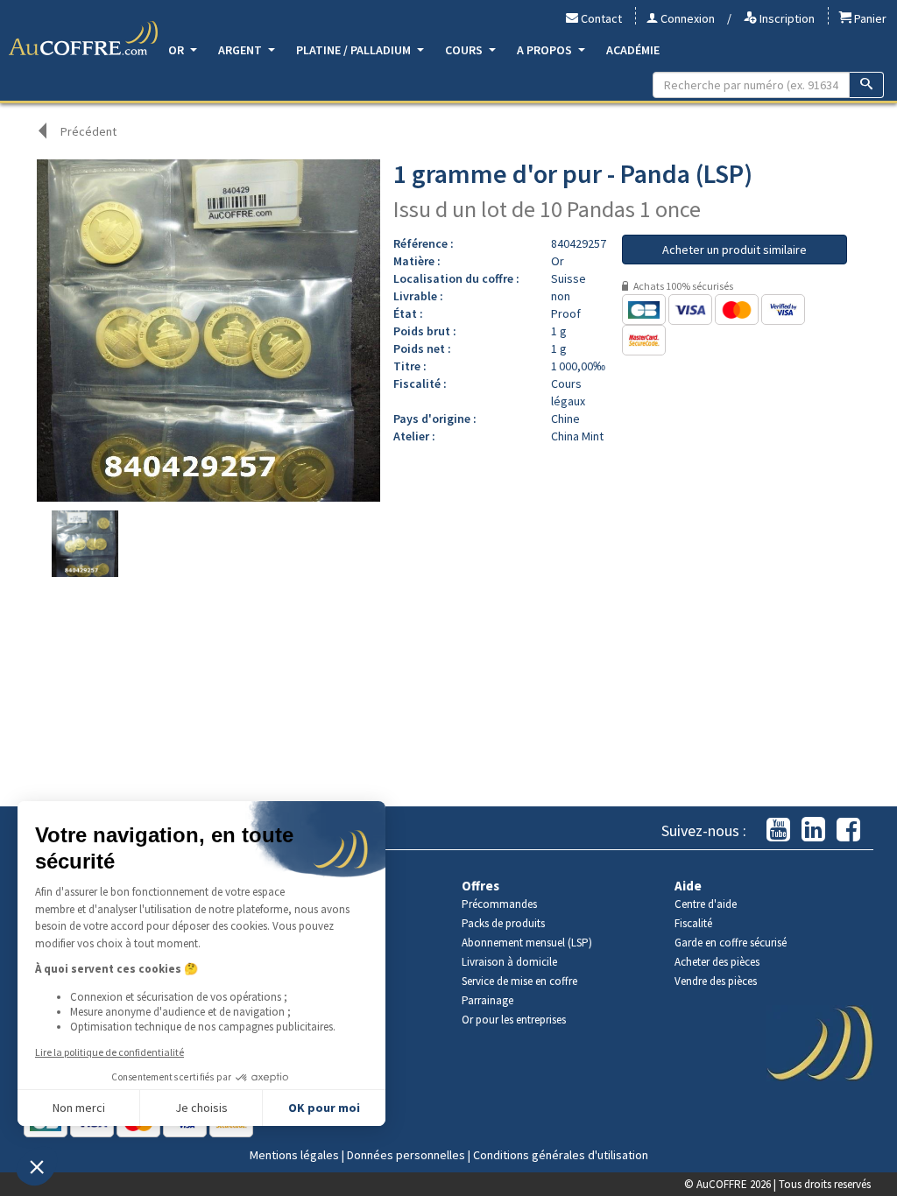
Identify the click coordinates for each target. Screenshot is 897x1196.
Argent (241, 50)
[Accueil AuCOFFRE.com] (83, 38)
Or (177, 50)
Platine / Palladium (354, 50)
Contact (600, 18)
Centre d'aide (706, 904)
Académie (633, 50)
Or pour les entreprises (514, 1019)
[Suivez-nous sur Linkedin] (813, 830)
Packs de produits (503, 923)
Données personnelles (406, 1155)
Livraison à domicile (509, 961)
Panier (868, 18)
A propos (546, 50)
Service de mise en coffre (519, 981)
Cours (465, 50)
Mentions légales (294, 1155)
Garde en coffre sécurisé (731, 942)
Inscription (786, 18)
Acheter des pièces (717, 961)
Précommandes (499, 904)
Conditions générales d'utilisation (560, 1155)
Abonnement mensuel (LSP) (527, 942)
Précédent (88, 131)
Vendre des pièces (716, 981)
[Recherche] (867, 85)
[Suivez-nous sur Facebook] (848, 830)
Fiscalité (693, 923)
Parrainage (487, 1000)
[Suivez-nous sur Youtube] (778, 830)
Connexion (686, 18)
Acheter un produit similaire (734, 249)
